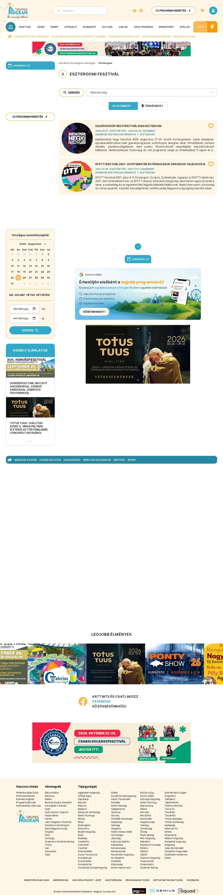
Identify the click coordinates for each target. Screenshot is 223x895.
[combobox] (90, 92)
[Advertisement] (138, 216)
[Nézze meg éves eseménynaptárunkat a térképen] (212, 26)
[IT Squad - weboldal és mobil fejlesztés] (188, 891)
